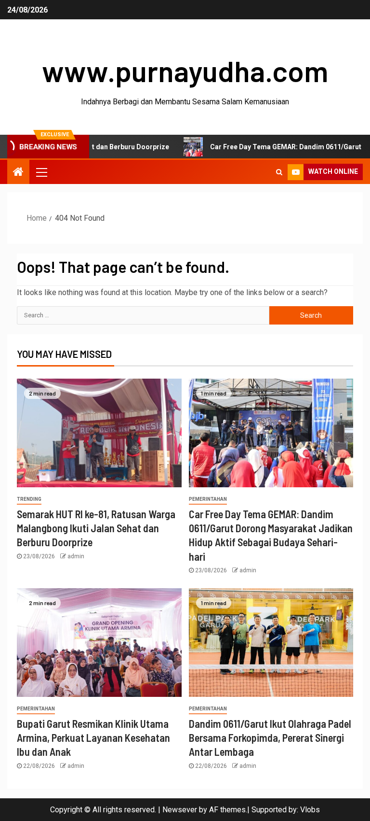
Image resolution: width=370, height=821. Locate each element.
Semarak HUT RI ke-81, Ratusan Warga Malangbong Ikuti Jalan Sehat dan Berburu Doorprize (96, 528)
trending (29, 499)
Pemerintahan (208, 499)
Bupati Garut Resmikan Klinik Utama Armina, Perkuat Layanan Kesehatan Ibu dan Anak (93, 737)
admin (75, 556)
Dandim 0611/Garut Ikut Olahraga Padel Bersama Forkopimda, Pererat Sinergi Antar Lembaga (270, 737)
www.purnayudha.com (185, 70)
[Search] (279, 172)
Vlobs (310, 809)
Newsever (179, 809)
